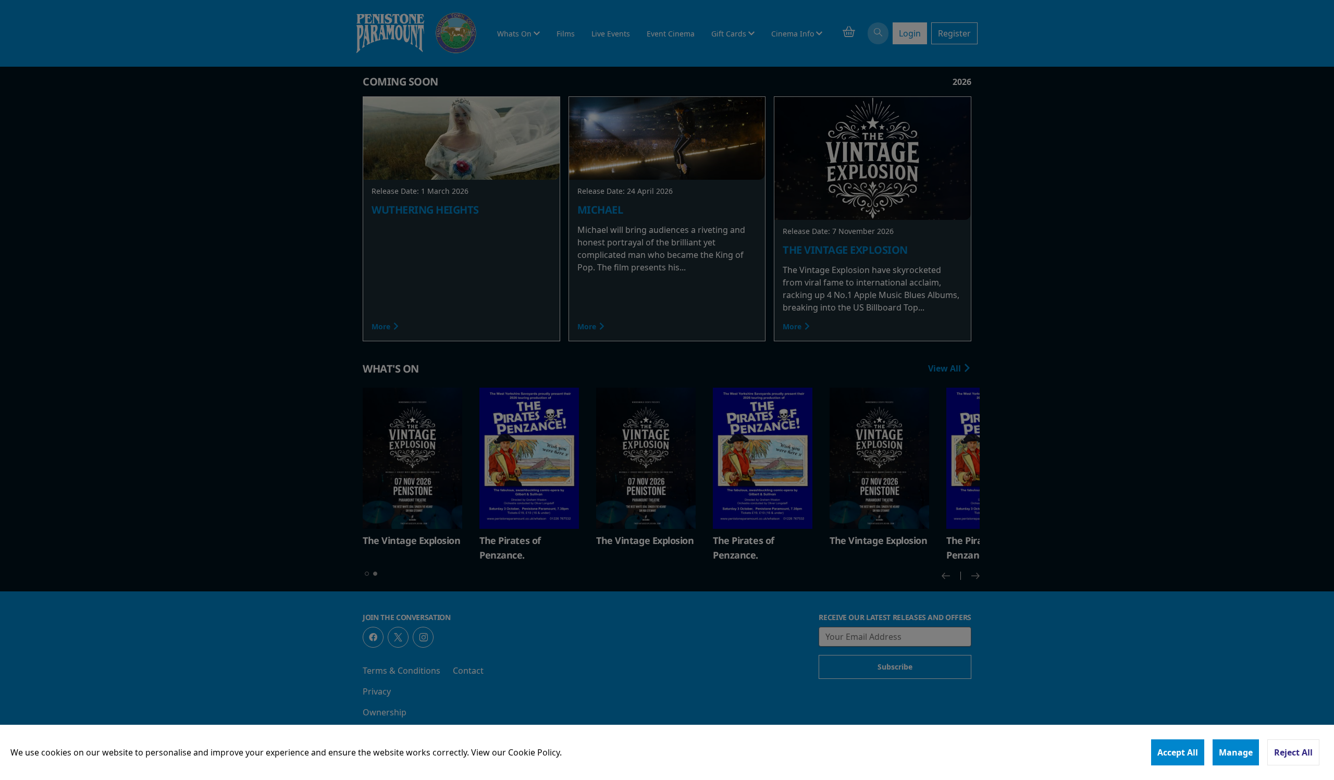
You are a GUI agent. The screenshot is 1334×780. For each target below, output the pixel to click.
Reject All (1293, 752)
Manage (1236, 752)
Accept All (1177, 752)
